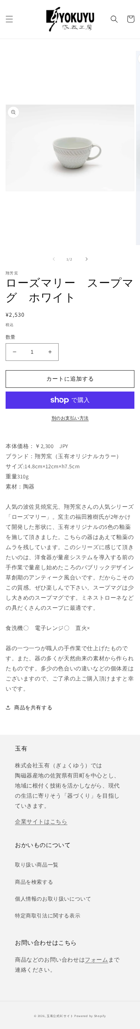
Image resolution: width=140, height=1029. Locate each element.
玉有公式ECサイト (60, 1016)
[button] (9, 19)
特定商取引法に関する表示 (47, 915)
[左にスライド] (54, 259)
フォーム (96, 959)
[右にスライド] (86, 259)
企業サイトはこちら (41, 821)
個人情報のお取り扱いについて (53, 898)
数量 (11, 337)
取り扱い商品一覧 (37, 864)
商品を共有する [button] (33, 707)
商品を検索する (34, 882)
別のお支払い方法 (70, 418)
